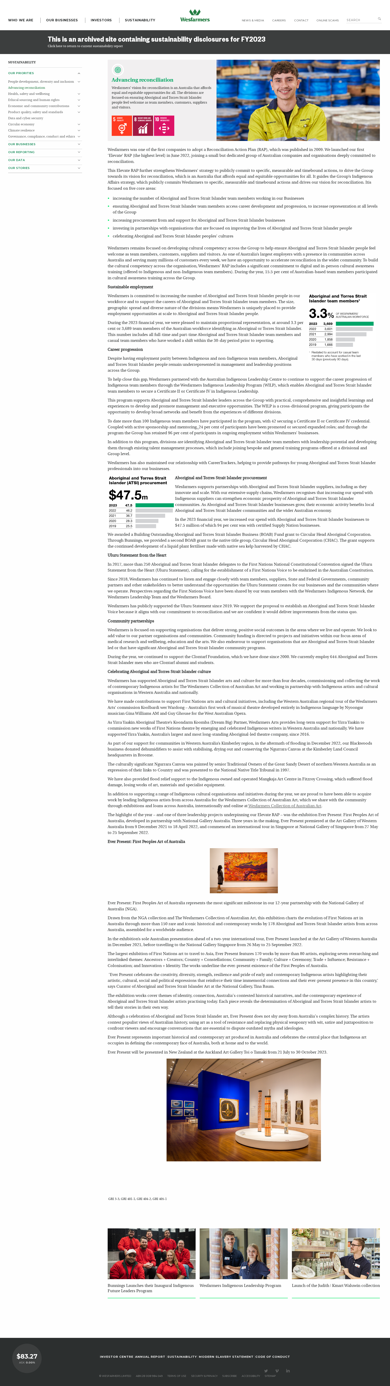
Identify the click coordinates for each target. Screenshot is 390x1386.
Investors (101, 20)
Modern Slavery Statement (226, 1357)
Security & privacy (204, 1375)
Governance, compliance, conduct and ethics (41, 136)
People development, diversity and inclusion (41, 81)
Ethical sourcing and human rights (34, 100)
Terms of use (176, 1375)
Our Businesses (62, 20)
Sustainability (140, 20)
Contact (301, 20)
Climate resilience (21, 130)
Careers (279, 20)
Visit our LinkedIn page (288, 1371)
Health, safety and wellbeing (29, 94)
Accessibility (251, 1375)
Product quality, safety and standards (35, 112)
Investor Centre (116, 1357)
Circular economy (21, 124)
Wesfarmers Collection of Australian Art (284, 806)
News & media (253, 20)
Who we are (20, 20)
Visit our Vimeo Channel (277, 1371)
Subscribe (229, 1375)
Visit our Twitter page (266, 1371)
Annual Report (150, 1357)
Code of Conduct (272, 1357)
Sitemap (270, 1375)
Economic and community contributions (38, 106)
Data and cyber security (25, 118)
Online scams (327, 20)
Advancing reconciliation (26, 88)
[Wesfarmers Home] (195, 15)
